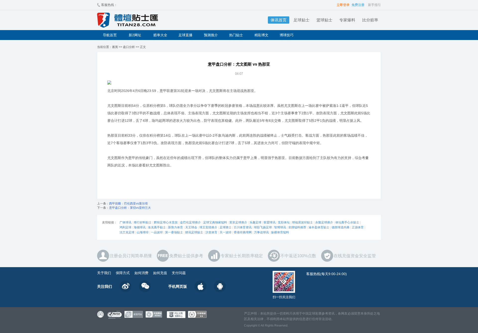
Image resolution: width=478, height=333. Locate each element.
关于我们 (104, 273)
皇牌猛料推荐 (297, 227)
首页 (115, 47)
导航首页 (110, 35)
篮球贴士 (324, 20)
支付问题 (179, 273)
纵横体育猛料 (280, 232)
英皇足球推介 (238, 222)
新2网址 (135, 35)
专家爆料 (347, 20)
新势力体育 (175, 227)
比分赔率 (370, 20)
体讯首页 (279, 20)
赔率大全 (160, 35)
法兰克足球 (127, 232)
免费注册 (358, 5)
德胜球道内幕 (341, 227)
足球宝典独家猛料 (215, 222)
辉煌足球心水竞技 (166, 222)
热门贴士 (236, 35)
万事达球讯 (261, 232)
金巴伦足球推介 (190, 222)
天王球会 (191, 227)
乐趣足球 (255, 222)
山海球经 (143, 232)
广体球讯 (125, 222)
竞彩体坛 (284, 222)
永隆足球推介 (324, 222)
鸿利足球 (125, 227)
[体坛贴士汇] (155, 20)
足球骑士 (226, 227)
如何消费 (141, 273)
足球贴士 (301, 20)
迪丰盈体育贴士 (318, 227)
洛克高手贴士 (157, 227)
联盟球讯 (270, 222)
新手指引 (374, 5)
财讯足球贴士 (194, 232)
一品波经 (157, 232)
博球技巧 (287, 35)
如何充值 (160, 273)
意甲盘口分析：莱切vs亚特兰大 (130, 207)
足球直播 (185, 35)
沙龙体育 (211, 232)
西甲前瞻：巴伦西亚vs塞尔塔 (128, 203)
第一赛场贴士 (174, 232)
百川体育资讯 (243, 227)
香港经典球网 (243, 232)
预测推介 (211, 35)
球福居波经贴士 (302, 222)
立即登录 (343, 5)
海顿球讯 (140, 227)
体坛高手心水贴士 (347, 222)
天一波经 (226, 232)
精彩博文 (261, 35)
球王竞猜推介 (208, 227)
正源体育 (358, 227)
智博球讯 (280, 227)
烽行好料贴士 (143, 222)
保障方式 (123, 273)
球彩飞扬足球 (263, 227)
